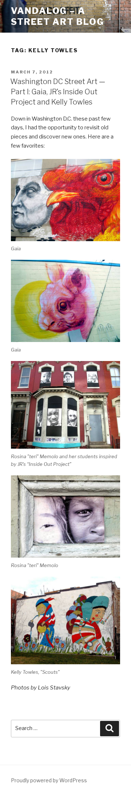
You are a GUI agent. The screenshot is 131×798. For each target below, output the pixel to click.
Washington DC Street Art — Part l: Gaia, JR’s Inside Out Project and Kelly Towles (57, 91)
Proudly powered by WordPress (49, 780)
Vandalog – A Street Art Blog (57, 16)
